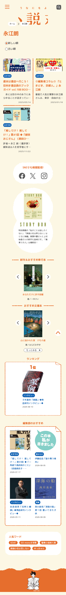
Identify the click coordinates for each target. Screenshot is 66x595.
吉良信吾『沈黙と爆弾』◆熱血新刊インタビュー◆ (20, 510)
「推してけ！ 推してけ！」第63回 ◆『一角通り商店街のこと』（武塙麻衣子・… (20, 463)
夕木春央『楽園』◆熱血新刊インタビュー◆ (33, 401)
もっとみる (31, 350)
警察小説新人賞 (48, 542)
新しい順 (13, 43)
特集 (37, 502)
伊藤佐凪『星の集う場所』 (45, 460)
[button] (18, 277)
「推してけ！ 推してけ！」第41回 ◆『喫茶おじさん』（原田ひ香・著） (16, 135)
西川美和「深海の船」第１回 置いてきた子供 (45, 510)
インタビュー (28, 395)
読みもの (39, 454)
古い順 (12, 49)
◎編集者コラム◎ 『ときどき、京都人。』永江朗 (48, 85)
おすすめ (7, 76)
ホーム (12, 23)
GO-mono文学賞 (29, 542)
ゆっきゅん (39, 548)
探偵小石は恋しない (19, 548)
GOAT (13, 542)
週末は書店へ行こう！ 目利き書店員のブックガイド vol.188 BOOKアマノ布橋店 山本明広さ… (17, 86)
